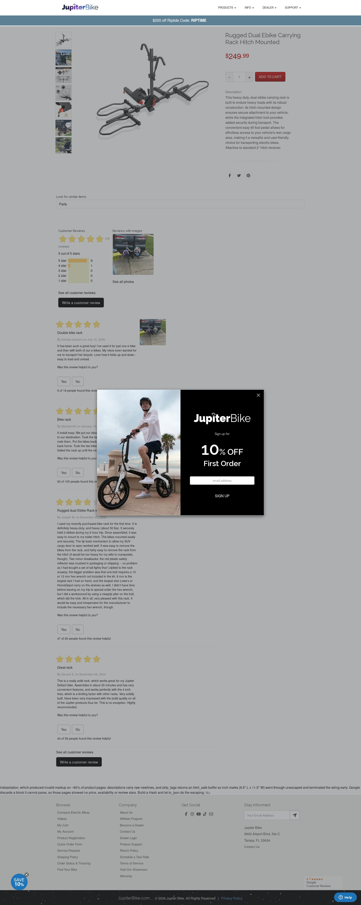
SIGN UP (222, 495)
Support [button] (292, 7)
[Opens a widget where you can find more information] (345, 897)
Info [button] (248, 7)
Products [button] (226, 7)
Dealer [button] (268, 7)
